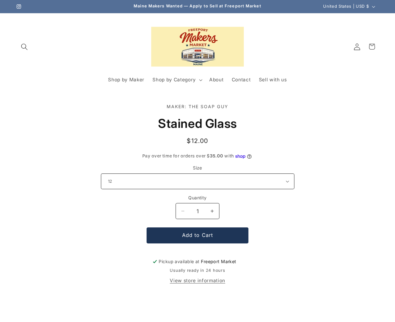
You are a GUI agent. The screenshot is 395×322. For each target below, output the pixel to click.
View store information (197, 280)
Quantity (197, 197)
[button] (24, 46)
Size (197, 167)
